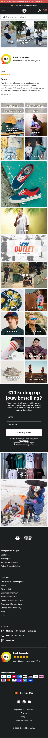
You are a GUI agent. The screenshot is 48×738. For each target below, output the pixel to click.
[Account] (39, 10)
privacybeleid (24, 441)
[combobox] (24, 17)
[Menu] (3, 10)
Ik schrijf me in (24, 433)
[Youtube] (29, 702)
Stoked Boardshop (27, 728)
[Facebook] (18, 702)
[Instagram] (24, 702)
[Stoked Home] (24, 10)
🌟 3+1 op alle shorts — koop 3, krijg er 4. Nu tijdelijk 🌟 (21, 1)
